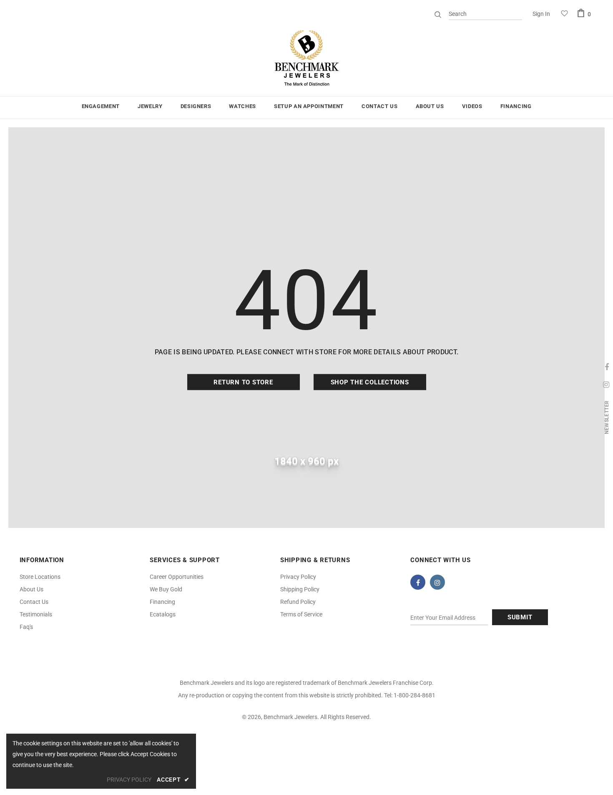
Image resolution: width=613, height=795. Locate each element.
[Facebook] (417, 582)
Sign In (541, 13)
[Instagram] (437, 582)
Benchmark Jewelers (290, 717)
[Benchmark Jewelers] (306, 58)
